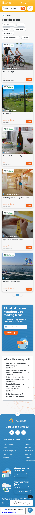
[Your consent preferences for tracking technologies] (3, 475)
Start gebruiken (22, 491)
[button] (17, 365)
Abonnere (20, 475)
